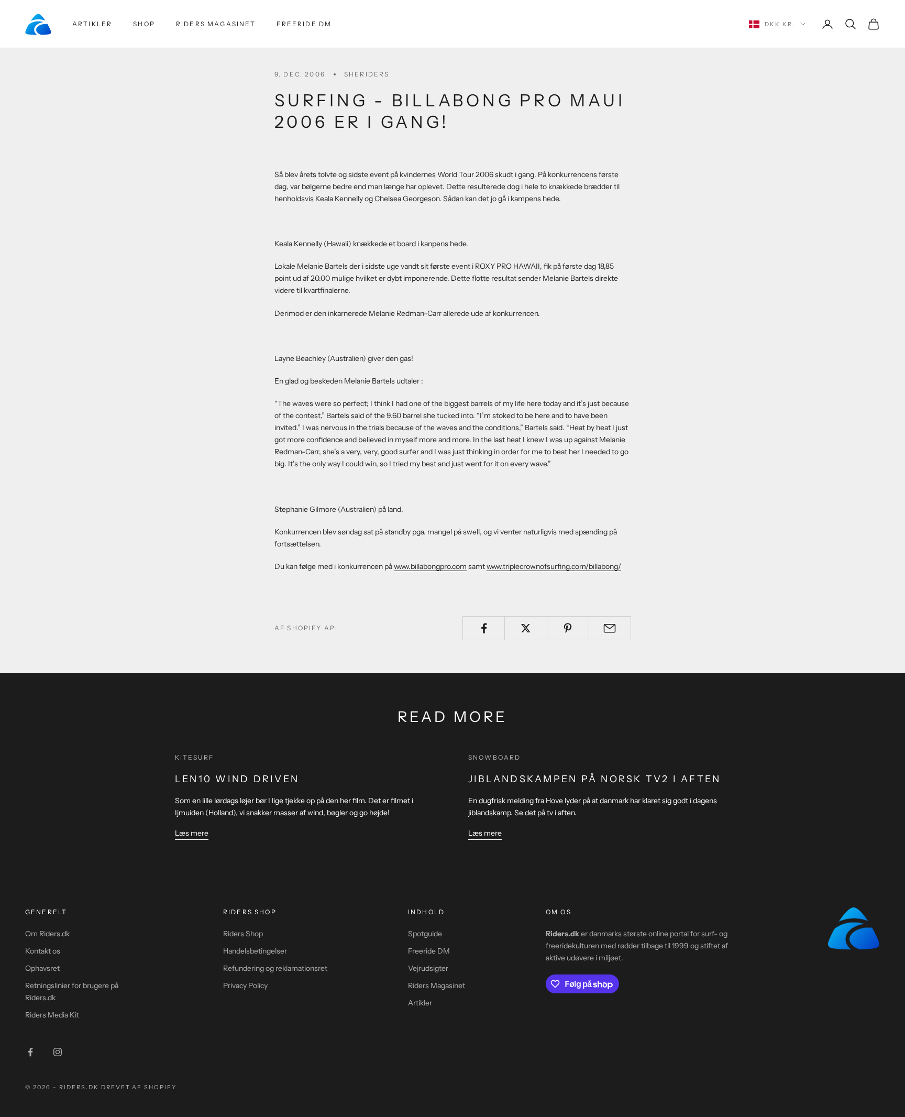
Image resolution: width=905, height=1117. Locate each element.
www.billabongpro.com (430, 566)
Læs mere (191, 833)
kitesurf (194, 757)
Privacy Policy (245, 985)
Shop (144, 24)
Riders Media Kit (52, 1015)
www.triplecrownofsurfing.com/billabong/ (554, 566)
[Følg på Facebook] (30, 1052)
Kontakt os (42, 951)
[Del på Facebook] (483, 628)
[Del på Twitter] (525, 628)
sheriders (366, 74)
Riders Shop (243, 933)
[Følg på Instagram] (57, 1052)
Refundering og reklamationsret (275, 968)
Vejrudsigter (428, 968)
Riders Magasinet (216, 24)
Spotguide (425, 933)
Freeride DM (304, 24)
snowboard (494, 757)
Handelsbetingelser (255, 951)
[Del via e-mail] (610, 628)
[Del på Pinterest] (568, 628)
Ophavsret (42, 968)
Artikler (92, 24)
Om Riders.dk (47, 933)
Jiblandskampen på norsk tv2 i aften (594, 779)
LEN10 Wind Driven (237, 779)
